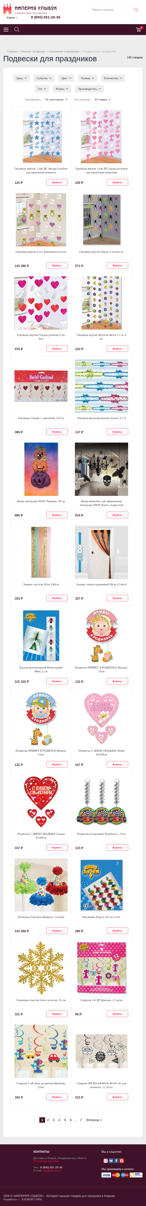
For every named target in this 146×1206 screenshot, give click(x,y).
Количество (111, 78)
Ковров (11, 17)
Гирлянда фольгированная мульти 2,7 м (101, 418)
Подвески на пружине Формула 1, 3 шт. (101, 833)
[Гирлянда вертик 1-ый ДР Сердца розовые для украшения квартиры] (101, 136)
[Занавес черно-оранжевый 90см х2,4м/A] (101, 552)
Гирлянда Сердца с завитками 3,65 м (41, 418)
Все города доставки (46, 1161)
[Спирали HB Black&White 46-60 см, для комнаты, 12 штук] (101, 1051)
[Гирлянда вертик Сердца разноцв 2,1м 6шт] (41, 303)
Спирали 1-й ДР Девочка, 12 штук (101, 1000)
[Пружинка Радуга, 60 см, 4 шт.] (101, 885)
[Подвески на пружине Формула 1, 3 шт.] (101, 801)
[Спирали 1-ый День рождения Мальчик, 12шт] (41, 1051)
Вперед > (94, 1120)
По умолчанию (54, 99)
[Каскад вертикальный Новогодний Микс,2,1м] (41, 635)
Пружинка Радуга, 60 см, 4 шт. (101, 916)
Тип (40, 88)
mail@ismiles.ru (52, 1170)
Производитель (87, 88)
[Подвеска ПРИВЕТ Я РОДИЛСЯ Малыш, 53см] (41, 718)
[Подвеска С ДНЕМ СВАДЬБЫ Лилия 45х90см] (101, 718)
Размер (85, 78)
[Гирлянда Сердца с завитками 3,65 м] (41, 386)
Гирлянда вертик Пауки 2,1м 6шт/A (101, 251)
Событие (42, 78)
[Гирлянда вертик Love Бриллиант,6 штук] (41, 219)
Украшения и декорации (64, 51)
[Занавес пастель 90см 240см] (41, 552)
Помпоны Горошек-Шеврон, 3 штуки (41, 916)
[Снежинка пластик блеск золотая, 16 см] (41, 968)
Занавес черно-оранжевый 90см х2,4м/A (101, 584)
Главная (12, 51)
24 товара (101, 99)
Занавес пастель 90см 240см (41, 584)
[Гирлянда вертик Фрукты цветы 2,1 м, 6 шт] (101, 303)
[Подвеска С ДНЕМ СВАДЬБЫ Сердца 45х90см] (41, 801)
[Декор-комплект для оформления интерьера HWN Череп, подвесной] (101, 469)
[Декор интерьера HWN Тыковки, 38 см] (41, 469)
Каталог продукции (33, 51)
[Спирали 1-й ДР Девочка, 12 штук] (101, 968)
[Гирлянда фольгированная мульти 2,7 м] (101, 386)
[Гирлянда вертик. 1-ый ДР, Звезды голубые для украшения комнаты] (41, 136)
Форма (60, 88)
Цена (20, 78)
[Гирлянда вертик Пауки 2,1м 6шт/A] (101, 219)
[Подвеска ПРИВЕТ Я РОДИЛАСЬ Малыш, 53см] (101, 635)
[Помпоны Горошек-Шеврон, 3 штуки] (41, 885)
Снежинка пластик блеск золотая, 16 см (41, 1000)
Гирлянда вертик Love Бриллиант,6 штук (41, 251)
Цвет (64, 78)
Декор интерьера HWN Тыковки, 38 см (41, 501)
